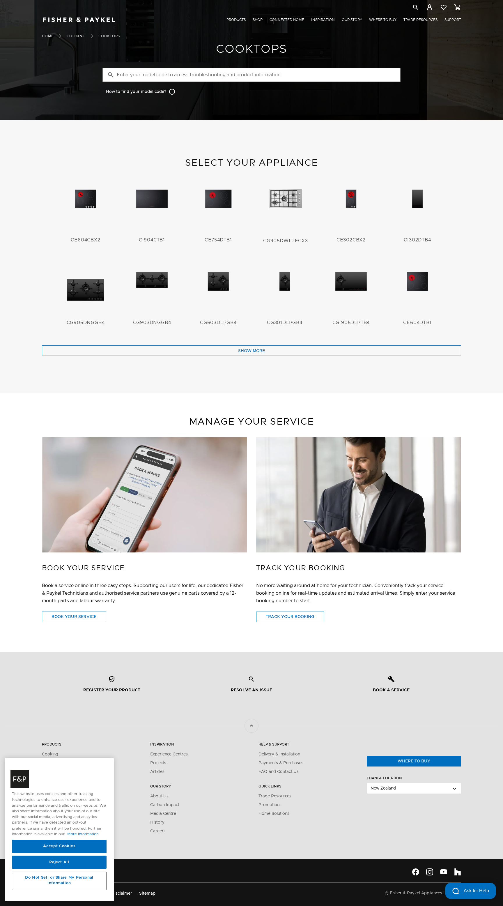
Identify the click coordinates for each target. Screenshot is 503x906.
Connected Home (287, 20)
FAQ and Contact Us (278, 772)
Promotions (269, 805)
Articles (157, 772)
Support (452, 20)
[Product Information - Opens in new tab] (358, 494)
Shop (258, 20)
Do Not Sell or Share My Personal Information (59, 880)
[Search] (415, 8)
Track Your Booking (295, 618)
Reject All (59, 862)
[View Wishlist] (443, 7)
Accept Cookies (59, 846)
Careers (158, 831)
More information (83, 834)
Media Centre (163, 814)
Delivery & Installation (279, 754)
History (157, 822)
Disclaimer (121, 893)
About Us (159, 796)
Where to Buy (382, 20)
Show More (251, 351)
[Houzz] (457, 871)
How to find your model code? (136, 92)
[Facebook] (415, 871)
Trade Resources (420, 20)
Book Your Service (79, 618)
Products (236, 20)
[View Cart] (457, 7)
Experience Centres (169, 754)
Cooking (76, 36)
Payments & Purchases (280, 763)
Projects (158, 763)
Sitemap (147, 893)
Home (48, 36)
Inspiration (323, 20)
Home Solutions (273, 814)
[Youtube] (443, 871)
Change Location (384, 778)
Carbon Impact (164, 805)
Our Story (352, 20)
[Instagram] (429, 871)
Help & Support (273, 744)
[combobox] (414, 788)
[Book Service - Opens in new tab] (144, 494)
